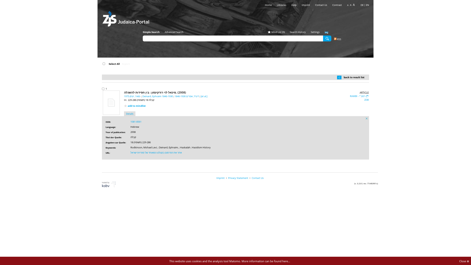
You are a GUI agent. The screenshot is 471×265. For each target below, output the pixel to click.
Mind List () (278, 32)
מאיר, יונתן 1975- (132, 96)
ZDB (366, 99)
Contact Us (321, 5)
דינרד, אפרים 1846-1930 (187, 96)
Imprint (306, 5)
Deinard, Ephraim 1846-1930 (157, 96)
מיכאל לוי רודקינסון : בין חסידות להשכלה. (155, 92)
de (362, 5)
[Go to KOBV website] (111, 185)
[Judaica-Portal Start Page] (127, 18)
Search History (298, 32)
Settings (315, 32)
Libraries (281, 5)
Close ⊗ (464, 261)
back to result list (354, 77)
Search (327, 38)
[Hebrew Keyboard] (326, 32)
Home (268, 5)
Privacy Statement (238, 178)
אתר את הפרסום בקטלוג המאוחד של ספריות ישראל (156, 152)
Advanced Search (174, 32)
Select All (114, 64)
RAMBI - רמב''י (358, 96)
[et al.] (204, 96)
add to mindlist (137, 105)
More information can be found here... (266, 261)
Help (294, 5)
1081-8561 (135, 121)
